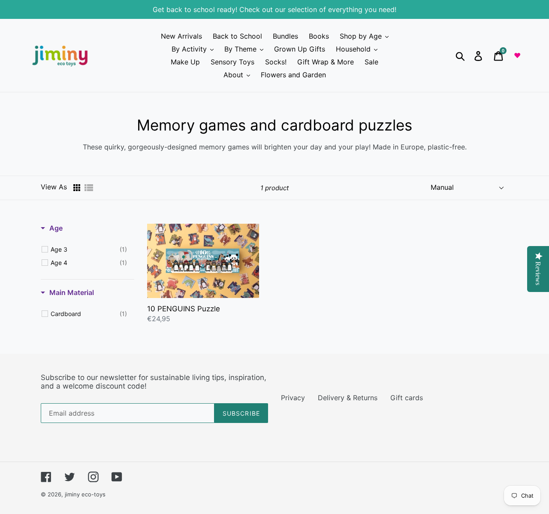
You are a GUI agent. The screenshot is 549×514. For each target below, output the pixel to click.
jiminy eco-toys (85, 494)
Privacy (293, 397)
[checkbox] (89, 249)
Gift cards (406, 397)
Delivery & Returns (347, 397)
